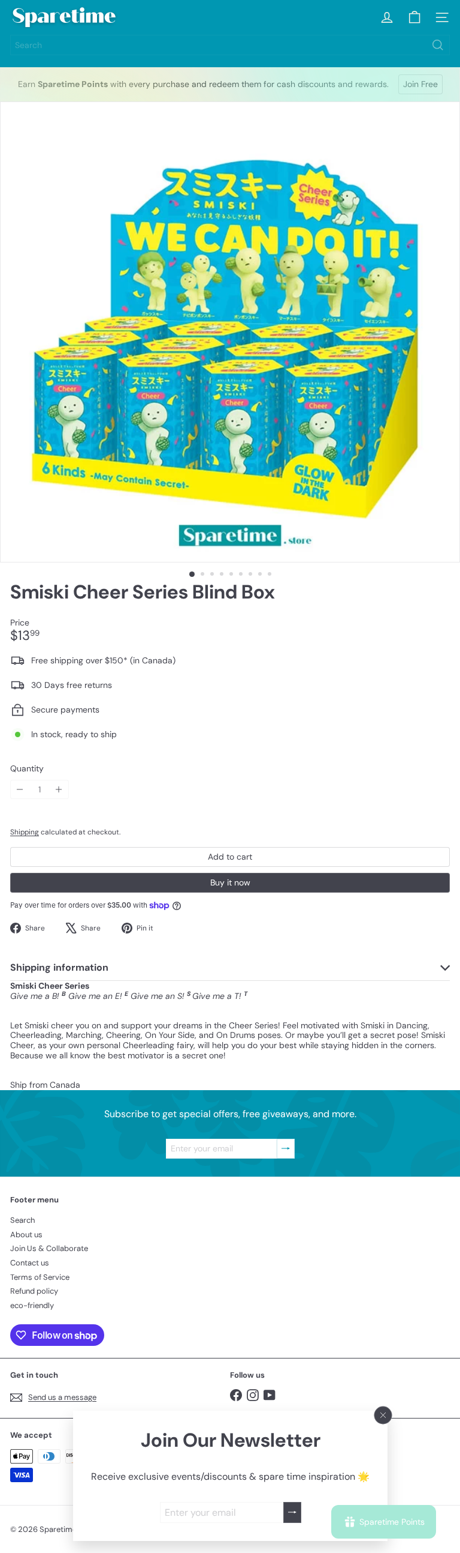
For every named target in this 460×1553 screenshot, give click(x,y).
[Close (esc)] (383, 1416)
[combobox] (230, 45)
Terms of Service (39, 1277)
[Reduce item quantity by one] (20, 790)
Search (22, 1220)
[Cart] (414, 17)
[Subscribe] (292, 1512)
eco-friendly (32, 1305)
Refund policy (34, 1291)
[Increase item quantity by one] (59, 790)
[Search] (438, 45)
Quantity (27, 769)
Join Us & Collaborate (49, 1248)
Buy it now (230, 882)
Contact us (29, 1263)
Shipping (24, 832)
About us (26, 1234)
